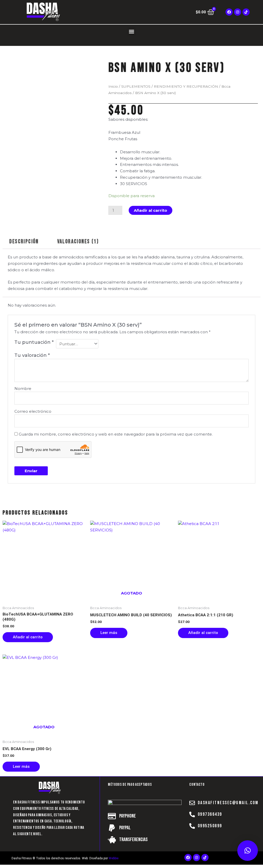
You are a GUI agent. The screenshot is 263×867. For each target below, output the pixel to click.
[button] (131, 31)
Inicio (113, 86)
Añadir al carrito (150, 210)
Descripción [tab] (24, 241)
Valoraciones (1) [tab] (78, 241)
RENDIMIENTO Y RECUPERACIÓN (186, 86)
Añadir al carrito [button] (28, 637)
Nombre (22, 388)
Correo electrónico (32, 411)
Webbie (113, 858)
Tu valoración (32, 355)
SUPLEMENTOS (136, 86)
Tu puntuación (34, 342)
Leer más (108, 632)
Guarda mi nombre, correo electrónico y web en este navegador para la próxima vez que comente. (116, 434)
